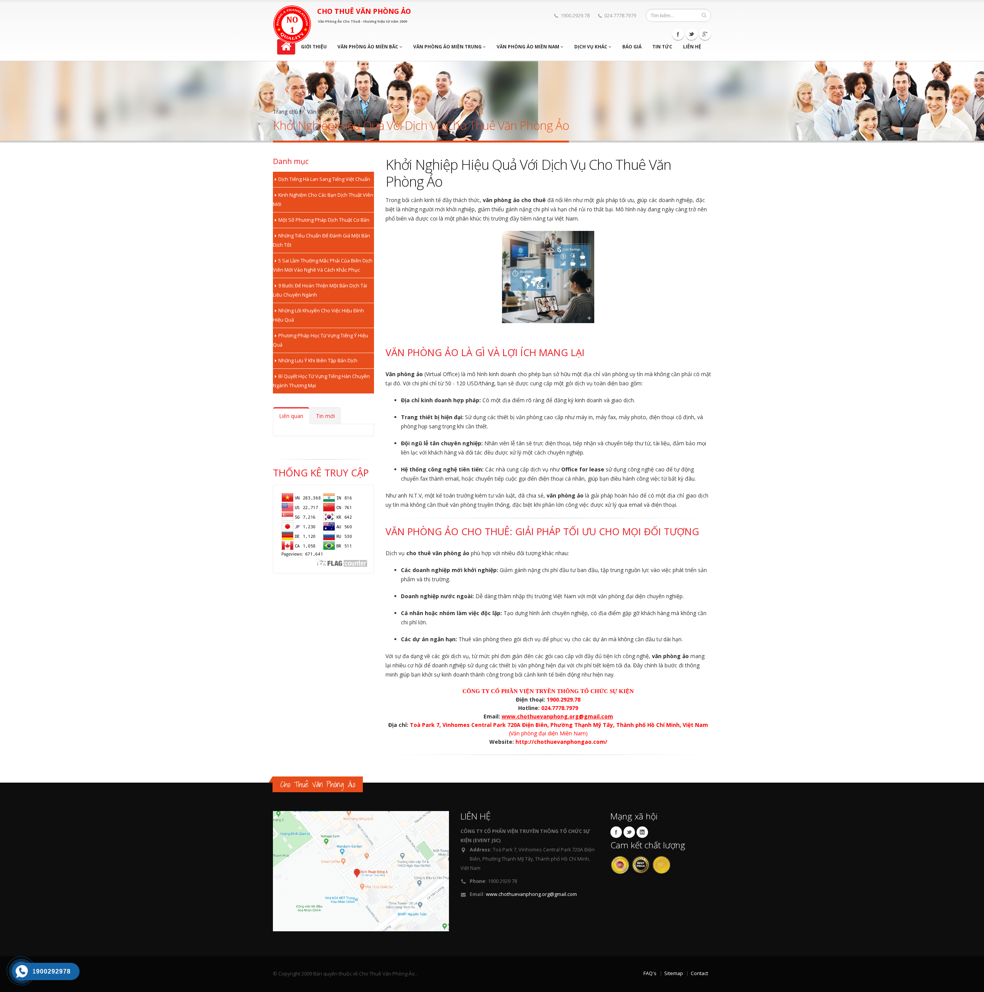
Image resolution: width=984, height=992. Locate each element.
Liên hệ (692, 46)
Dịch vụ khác (591, 46)
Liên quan (291, 416)
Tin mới (325, 416)
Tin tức (662, 46)
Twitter (691, 34)
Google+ (705, 34)
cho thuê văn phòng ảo (437, 553)
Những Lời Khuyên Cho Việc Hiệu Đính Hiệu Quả (318, 315)
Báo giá (632, 46)
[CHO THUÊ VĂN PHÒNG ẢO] (292, 24)
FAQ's (650, 973)
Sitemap (673, 973)
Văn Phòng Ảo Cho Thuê (337, 111)
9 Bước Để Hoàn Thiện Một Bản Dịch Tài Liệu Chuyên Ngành (320, 290)
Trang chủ (285, 111)
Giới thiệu (314, 46)
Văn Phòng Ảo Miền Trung (448, 46)
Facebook (678, 34)
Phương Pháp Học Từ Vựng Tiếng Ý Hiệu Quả (320, 340)
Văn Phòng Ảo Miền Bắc (368, 46)
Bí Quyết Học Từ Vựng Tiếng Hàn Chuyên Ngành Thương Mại (321, 381)
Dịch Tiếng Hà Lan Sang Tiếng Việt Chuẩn (324, 179)
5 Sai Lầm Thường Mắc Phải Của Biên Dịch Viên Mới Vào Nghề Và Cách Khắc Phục (322, 265)
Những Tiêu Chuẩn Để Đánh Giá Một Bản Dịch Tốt (321, 240)
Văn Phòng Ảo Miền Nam (528, 46)
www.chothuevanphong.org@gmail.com (531, 894)
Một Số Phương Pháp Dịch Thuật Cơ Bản (323, 220)
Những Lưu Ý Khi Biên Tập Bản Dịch (317, 360)
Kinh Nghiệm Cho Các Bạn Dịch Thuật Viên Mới (323, 199)
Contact (699, 973)
